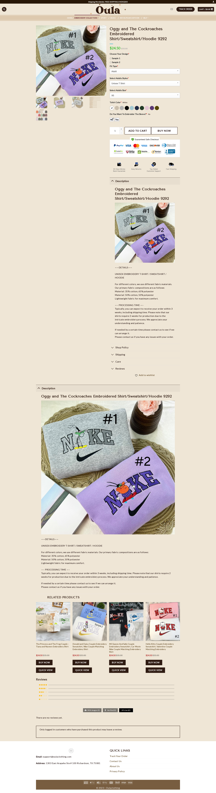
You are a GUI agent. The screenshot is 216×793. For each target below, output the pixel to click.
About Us (115, 766)
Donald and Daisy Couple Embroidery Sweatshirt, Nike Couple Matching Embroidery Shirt (90, 646)
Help (145, 18)
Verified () (111, 710)
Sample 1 (116, 58)
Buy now (164, 130)
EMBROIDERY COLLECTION (85, 18)
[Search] (4, 9)
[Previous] (36, 639)
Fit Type (114, 66)
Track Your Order (119, 756)
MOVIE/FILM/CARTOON (129, 18)
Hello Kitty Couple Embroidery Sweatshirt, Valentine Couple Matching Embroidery (160, 646)
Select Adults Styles (119, 78)
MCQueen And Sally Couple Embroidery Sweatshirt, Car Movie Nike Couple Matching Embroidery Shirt (125, 648)
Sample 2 (116, 62)
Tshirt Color (116, 102)
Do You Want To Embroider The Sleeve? (128, 114)
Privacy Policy (117, 771)
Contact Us (116, 761)
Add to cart (137, 130)
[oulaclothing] (108, 9)
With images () (93, 710)
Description (48, 388)
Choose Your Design (119, 54)
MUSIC (113, 18)
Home (69, 18)
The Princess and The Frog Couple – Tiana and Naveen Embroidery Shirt (52, 645)
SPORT (104, 18)
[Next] (180, 639)
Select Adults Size (118, 90)
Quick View (46, 670)
